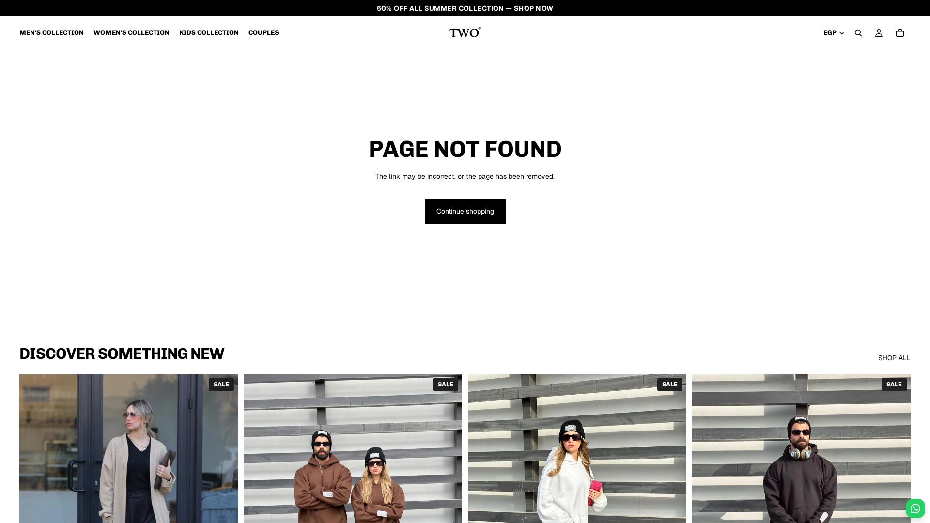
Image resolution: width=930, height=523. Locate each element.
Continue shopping (465, 211)
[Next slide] (223, 511)
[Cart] (900, 33)
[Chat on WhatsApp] (915, 508)
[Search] (858, 33)
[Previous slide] (33, 511)
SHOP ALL (894, 358)
